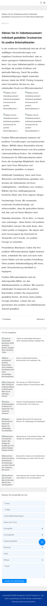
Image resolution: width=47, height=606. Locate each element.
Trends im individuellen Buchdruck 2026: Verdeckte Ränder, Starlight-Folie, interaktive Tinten (30, 339)
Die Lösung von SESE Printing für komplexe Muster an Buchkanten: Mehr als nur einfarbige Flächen (30, 383)
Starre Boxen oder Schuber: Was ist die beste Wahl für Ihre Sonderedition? (30, 477)
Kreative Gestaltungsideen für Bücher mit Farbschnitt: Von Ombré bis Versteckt (29, 403)
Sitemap (15, 602)
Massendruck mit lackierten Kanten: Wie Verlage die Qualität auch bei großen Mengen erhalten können (30, 437)
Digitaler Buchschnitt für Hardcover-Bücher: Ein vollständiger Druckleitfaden (30, 420)
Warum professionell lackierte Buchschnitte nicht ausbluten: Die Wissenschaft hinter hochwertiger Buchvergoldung (28, 359)
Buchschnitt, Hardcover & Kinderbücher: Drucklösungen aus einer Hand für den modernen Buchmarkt (30, 457)
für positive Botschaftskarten (18, 42)
